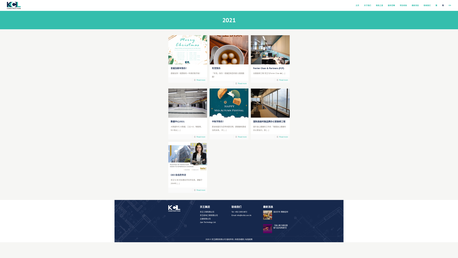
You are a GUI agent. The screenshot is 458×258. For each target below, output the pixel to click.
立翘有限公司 (205, 219)
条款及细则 (239, 239)
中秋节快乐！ (218, 121)
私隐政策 (248, 239)
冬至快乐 (216, 68)
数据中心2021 (178, 121)
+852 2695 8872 (241, 212)
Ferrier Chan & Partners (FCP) (268, 68)
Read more (201, 80)
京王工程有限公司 (207, 212)
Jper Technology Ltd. (208, 222)
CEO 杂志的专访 (178, 175)
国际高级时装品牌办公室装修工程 (269, 121)
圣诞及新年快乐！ (179, 68)
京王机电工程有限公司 (209, 215)
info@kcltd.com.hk (244, 215)
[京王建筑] (14, 5)
